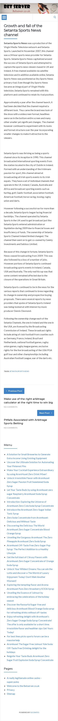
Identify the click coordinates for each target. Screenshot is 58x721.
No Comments (10, 407)
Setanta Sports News (19, 371)
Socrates (34, 712)
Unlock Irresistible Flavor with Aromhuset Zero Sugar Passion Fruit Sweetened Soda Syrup (28, 482)
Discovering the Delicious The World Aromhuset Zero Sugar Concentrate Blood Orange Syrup (28, 529)
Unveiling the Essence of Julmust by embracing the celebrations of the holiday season (28, 596)
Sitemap (11, 693)
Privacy (11, 689)
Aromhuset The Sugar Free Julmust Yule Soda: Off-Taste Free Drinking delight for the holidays (30, 648)
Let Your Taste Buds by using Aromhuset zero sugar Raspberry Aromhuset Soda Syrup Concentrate (30, 493)
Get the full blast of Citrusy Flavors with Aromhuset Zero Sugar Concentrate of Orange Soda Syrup (30, 561)
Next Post (44, 413)
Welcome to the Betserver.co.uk (23, 685)
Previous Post (15, 391)
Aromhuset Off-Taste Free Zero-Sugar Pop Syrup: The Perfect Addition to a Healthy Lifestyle (28, 549)
